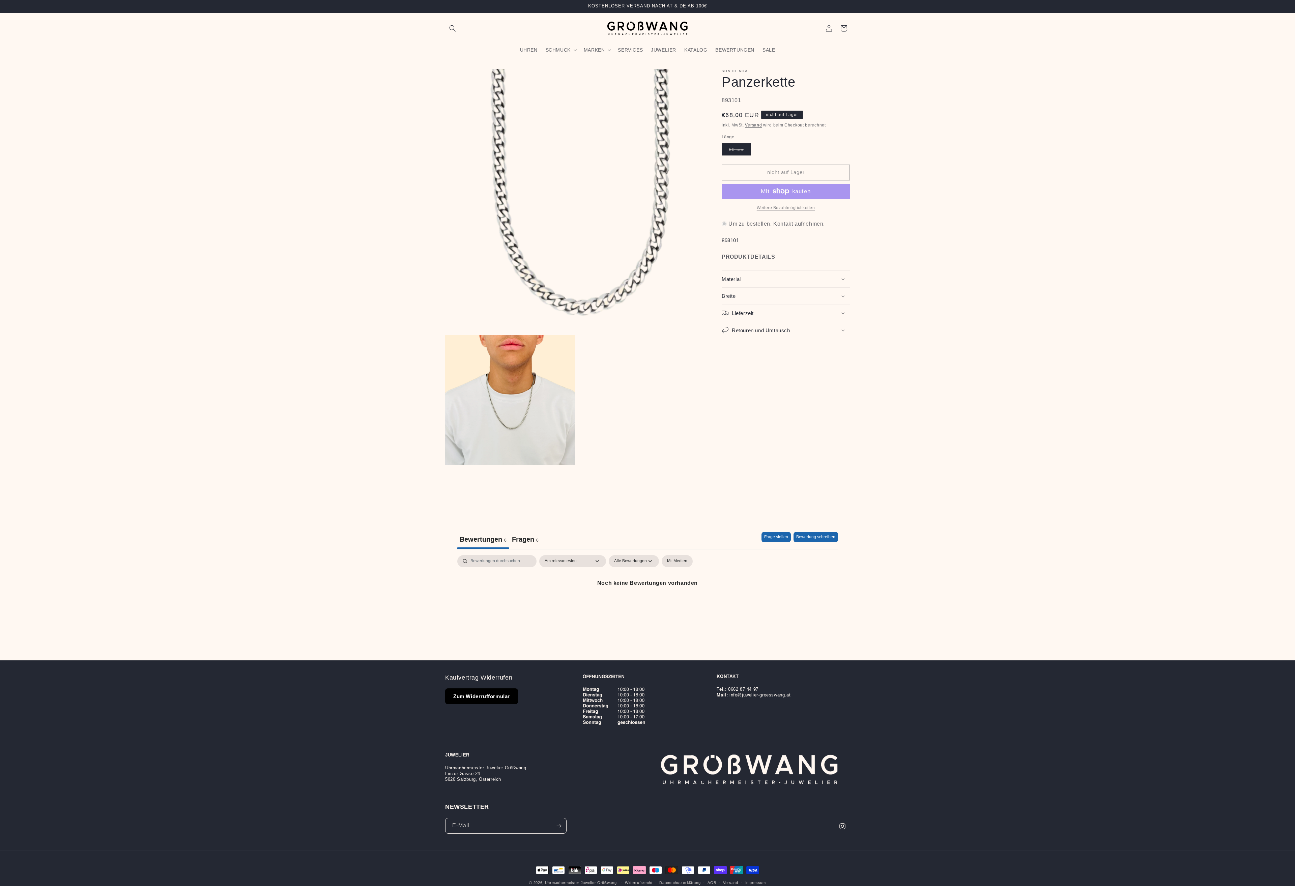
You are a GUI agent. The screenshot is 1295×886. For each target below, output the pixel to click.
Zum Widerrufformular (481, 696)
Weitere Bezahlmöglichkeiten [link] (786, 207)
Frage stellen (776, 537)
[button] (452, 28)
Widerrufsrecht (639, 882)
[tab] (525, 540)
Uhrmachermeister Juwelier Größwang (581, 883)
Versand (753, 124)
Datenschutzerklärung (679, 882)
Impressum (755, 882)
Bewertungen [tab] (483, 539)
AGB (712, 882)
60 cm (740, 150)
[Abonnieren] (558, 826)
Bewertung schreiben (815, 537)
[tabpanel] (647, 606)
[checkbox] (677, 561)
